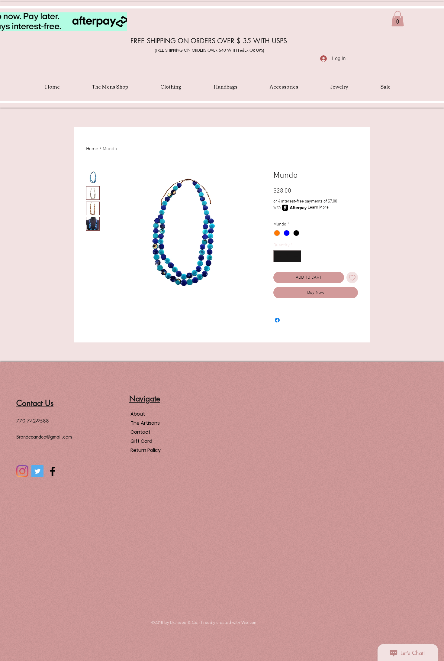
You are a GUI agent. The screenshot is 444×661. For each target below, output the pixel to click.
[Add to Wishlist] (352, 278)
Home (92, 149)
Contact (140, 432)
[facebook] (53, 471)
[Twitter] (37, 471)
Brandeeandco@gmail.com (44, 437)
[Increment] (296, 256)
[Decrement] (278, 256)
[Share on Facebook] (277, 320)
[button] (397, 18)
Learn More (318, 207)
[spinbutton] (287, 256)
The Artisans (145, 423)
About (137, 413)
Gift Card (141, 441)
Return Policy (145, 450)
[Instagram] (22, 471)
